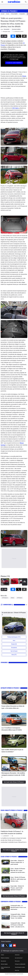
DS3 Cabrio (15, 108)
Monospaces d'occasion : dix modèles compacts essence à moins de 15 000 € (13, 775)
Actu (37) (14, 654)
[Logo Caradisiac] (14, 3)
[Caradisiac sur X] (7, 945)
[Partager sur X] (19, 35)
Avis (14, 640)
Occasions (14, 647)
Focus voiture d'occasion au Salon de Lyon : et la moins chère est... (12, 707)
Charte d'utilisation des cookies (5, 968)
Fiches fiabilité (14, 13)
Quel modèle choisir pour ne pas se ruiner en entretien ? (12, 751)
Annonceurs (17, 954)
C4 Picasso (19, 597)
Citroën (24, 76)
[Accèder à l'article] (14, 697)
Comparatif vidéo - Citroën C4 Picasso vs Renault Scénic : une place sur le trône (18, 925)
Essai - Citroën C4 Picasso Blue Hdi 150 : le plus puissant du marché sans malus (18, 870)
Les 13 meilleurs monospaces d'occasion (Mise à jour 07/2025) (11, 729)
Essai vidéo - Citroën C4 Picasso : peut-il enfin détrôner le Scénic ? (17, 888)
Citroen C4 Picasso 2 (9, 11)
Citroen (12, 597)
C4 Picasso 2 (5, 597)
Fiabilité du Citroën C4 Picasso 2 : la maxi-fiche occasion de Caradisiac (12, 832)
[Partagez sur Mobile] (24, 35)
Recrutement (3, 961)
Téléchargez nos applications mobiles (13, 951)
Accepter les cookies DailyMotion (14, 62)
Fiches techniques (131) (14, 637)
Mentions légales (4, 964)
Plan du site (17, 961)
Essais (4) (14, 644)
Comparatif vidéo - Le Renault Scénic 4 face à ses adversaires (18, 907)
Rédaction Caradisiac (5, 957)
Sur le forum (14, 651)
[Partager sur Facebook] (13, 35)
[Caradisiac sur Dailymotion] (10, 945)
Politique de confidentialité (20, 964)
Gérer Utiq (17, 970)
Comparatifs (22, 13)
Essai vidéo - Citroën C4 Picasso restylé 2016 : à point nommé (17, 862)
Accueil (2, 13)
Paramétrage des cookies (20, 967)
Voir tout (24, 581)
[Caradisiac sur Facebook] (3, 945)
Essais (7, 13)
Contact (2, 954)
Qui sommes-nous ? (19, 957)
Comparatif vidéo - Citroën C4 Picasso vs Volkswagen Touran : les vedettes (18, 916)
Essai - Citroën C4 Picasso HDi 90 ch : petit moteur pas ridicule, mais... (18, 879)
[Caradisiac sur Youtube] (14, 945)
